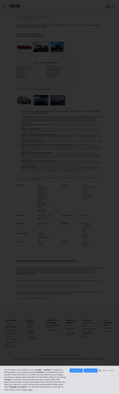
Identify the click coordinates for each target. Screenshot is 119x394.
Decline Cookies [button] (91, 371)
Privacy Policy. (27, 390)
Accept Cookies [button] (76, 371)
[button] (106, 370)
